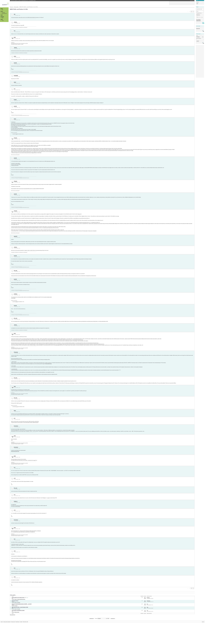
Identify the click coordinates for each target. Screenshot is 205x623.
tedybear (15, 293)
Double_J (15, 501)
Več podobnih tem (12, 614)
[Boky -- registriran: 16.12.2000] (12, 411)
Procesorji (18, 602)
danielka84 (16, 75)
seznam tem (198, 28)
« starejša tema (91, 618)
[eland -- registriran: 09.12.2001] (12, 57)
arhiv (2, 9)
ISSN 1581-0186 (25, 621)
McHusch (13, 601)
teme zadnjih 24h (4, 13)
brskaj (2, 17)
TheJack (15, 137)
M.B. (12, 598)
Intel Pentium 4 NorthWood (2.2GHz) (18, 610)
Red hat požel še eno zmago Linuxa (18, 597)
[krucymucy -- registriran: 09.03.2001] (12, 426)
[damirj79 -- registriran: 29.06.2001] (12, 237)
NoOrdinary (148, 600)
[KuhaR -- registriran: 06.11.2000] (12, 100)
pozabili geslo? (198, 20)
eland (15, 56)
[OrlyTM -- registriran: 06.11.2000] (12, 63)
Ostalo (2, 19)
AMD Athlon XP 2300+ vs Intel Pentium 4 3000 (20, 607)
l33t (14, 14)
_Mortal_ (15, 22)
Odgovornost (13, 621)
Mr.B (15, 37)
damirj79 (15, 236)
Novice (2, 8)
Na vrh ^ (203, 621)
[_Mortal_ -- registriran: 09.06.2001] (12, 23)
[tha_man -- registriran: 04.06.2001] (12, 271)
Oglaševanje (17, 621)
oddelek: (96, 618)
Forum (2, 11)
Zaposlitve (2, 16)
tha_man (15, 270)
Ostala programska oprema (21, 599)
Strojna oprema (17, 612)
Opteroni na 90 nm (15, 600)
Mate (147, 607)
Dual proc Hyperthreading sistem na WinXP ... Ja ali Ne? (22, 603)
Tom (11, 440)
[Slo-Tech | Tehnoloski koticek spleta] (5, 4)
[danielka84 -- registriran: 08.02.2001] (12, 76)
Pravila (2, 621)
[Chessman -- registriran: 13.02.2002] (12, 353)
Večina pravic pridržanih (6, 621)
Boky (15, 410)
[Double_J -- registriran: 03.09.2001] (12, 502)
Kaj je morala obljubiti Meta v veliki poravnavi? (20, 0)
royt (14, 478)
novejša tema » (113, 618)
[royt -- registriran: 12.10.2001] (12, 479)
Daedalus (148, 597)
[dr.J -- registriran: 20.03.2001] (12, 31)
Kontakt (21, 621)
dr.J (14, 30)
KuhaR (15, 99)
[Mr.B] (12, 38)
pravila (3, 20)
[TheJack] (12, 138)
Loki (147, 610)
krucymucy (16, 425)
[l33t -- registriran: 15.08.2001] (12, 15)
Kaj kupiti (16, 605)
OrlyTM (15, 62)
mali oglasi (3, 12)
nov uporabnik (198, 19)
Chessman (16, 352)
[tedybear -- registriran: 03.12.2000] (12, 294)
